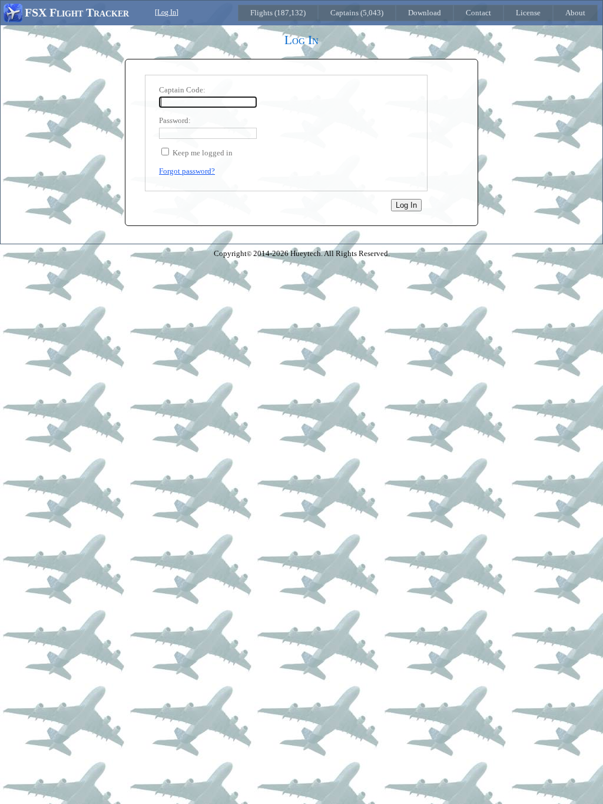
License (528, 12)
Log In (166, 12)
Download (424, 12)
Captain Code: (182, 89)
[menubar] (418, 13)
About (575, 12)
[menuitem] (278, 13)
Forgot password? (187, 171)
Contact (478, 12)
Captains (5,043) (356, 12)
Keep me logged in (203, 152)
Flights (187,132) (278, 12)
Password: (175, 120)
